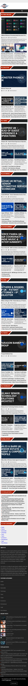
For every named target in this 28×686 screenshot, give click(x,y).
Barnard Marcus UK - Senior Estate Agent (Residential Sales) (20, 478)
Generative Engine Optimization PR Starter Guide (13, 62)
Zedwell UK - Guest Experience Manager (7, 160)
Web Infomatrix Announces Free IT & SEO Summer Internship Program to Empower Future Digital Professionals (13, 505)
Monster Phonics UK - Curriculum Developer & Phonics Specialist (7, 107)
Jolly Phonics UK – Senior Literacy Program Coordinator (14, 113)
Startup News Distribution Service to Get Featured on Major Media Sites (13, 516)
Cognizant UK (5, 435)
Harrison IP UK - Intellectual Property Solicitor (12, 327)
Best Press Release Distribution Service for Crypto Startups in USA (13, 519)
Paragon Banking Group (6, 353)
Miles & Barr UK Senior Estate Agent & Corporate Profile (14, 460)
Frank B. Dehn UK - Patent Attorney (10, 325)
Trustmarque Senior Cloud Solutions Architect (12, 433)
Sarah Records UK (6, 276)
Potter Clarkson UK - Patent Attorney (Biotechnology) (14, 329)
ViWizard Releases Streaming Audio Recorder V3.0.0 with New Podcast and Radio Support (14, 35)
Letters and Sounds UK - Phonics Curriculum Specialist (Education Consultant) (14, 115)
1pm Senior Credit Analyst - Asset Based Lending (13, 378)
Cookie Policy (8, 680)
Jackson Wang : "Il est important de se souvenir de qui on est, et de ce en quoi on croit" (16, 625)
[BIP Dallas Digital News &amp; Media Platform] (4, 6)
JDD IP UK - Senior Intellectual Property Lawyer (7, 319)
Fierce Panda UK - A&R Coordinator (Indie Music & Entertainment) (14, 247)
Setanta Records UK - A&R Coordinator (7, 266)
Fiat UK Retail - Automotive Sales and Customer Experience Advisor (14, 223)
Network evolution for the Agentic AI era (15, 638)
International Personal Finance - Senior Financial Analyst (14, 380)
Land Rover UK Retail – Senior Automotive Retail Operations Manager (20, 213)
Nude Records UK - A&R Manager (20, 266)
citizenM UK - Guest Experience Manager (11, 166)
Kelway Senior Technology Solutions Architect (12, 407)
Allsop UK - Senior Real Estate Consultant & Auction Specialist (14, 486)
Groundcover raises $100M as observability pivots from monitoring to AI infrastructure (16, 642)
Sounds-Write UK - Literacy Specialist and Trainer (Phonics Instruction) (14, 116)
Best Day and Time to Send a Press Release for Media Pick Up (7, 53)
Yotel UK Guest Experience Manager (20, 160)
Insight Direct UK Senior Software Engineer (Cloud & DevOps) (20, 425)
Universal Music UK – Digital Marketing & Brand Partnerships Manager (12, 508)
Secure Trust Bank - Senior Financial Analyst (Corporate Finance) (7, 372)
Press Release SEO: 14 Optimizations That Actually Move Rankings (20, 53)
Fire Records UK (5, 274)
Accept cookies (14, 683)
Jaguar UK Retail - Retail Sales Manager (7, 213)
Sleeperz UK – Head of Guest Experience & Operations (14, 141)
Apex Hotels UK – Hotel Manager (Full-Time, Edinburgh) (14, 169)
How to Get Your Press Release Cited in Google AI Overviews (14, 63)
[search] (22, 10)
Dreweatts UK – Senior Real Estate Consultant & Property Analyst (14, 488)
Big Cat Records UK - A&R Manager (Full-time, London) (14, 272)
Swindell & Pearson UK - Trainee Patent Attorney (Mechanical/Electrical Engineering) (20, 319)
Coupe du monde (10, 633)
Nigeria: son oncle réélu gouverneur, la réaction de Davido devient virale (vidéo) (16, 629)
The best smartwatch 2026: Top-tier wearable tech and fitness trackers (13, 496)
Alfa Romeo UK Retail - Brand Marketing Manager (13, 221)
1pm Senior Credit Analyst (20, 372)
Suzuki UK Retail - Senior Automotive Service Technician (14, 194)
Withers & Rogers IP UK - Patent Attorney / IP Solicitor (14, 300)
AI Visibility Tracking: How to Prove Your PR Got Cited (14, 60)
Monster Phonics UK (6, 88)
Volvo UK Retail (5, 219)
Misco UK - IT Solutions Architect (7, 425)
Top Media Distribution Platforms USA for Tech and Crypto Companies (13, 511)
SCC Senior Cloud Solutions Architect (10, 431)
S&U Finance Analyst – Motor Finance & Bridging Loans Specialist (14, 382)
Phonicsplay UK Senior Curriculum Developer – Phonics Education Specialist (20, 107)
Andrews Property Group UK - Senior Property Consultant (14, 484)
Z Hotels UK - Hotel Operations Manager (11, 168)
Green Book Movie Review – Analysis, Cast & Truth (13, 513)
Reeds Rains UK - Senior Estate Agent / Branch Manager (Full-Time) (7, 478)
